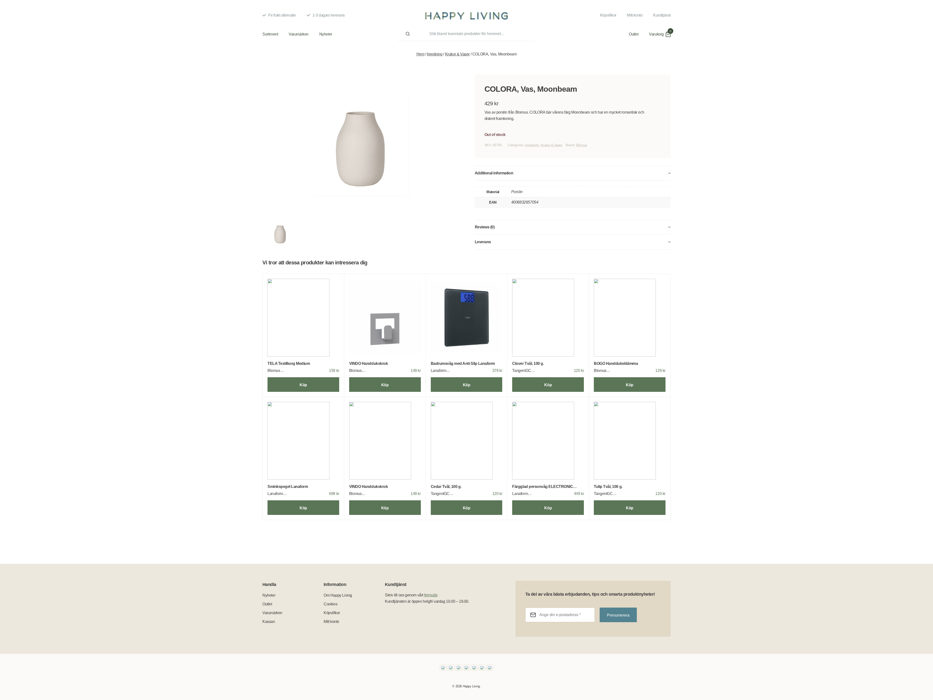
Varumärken (299, 34)
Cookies (330, 604)
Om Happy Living (338, 595)
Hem (420, 54)
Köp (303, 385)
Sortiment (270, 34)
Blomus (581, 145)
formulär (430, 595)
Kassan (268, 621)
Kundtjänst (662, 15)
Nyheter (325, 34)
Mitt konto (634, 15)
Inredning (434, 54)
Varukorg (656, 34)
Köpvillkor (608, 15)
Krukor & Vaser (457, 54)
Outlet (634, 34)
